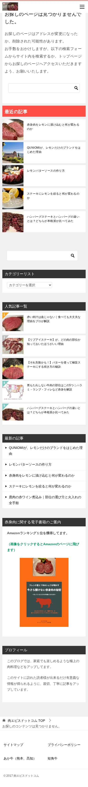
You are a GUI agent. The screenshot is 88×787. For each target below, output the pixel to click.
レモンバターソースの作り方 (46, 170)
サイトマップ (13, 745)
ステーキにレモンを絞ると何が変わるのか (53, 196)
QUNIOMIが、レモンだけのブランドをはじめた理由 (53, 150)
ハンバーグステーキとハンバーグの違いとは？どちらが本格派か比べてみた (53, 219)
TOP (26, 720)
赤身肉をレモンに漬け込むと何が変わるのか (53, 127)
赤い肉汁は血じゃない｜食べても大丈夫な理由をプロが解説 (53, 319)
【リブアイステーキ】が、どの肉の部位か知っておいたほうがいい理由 (53, 342)
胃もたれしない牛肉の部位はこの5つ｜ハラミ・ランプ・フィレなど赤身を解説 (54, 387)
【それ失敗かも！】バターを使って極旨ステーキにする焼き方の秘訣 (53, 364)
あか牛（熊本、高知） (20, 758)
